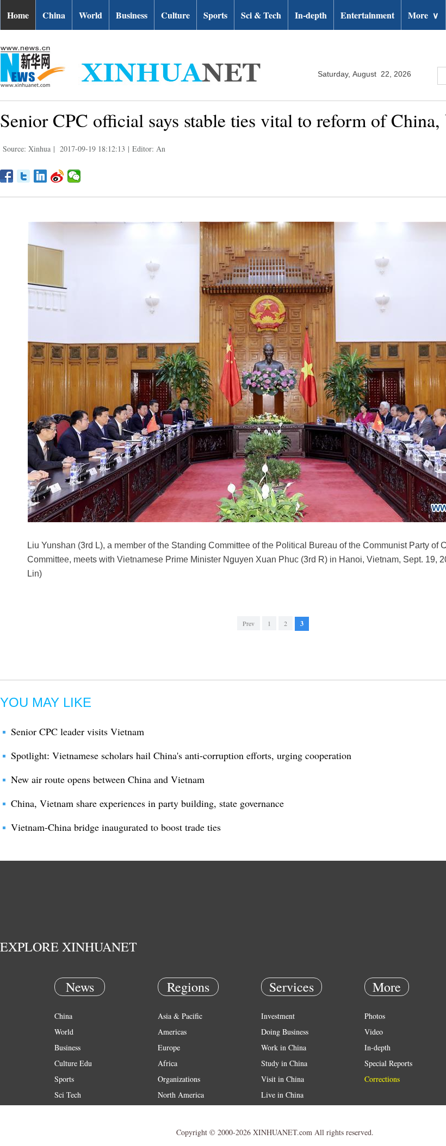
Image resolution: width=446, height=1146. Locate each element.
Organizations (179, 1079)
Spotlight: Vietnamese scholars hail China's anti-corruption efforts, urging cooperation (181, 755)
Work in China (283, 1047)
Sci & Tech (261, 15)
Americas (172, 1031)
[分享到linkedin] (40, 176)
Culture (175, 15)
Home (18, 15)
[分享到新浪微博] (57, 176)
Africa (167, 1063)
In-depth (311, 15)
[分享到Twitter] (23, 176)
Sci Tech (67, 1094)
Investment (278, 1016)
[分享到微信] (74, 176)
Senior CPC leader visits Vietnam (77, 731)
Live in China (282, 1094)
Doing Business (284, 1031)
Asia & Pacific (180, 1016)
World (90, 15)
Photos (374, 1016)
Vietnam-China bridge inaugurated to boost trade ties (116, 827)
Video (373, 1031)
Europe (169, 1047)
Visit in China (282, 1079)
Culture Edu (73, 1063)
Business (131, 15)
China (53, 15)
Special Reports (388, 1063)
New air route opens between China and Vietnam (108, 779)
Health (64, 1110)
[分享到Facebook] (7, 176)
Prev (249, 623)
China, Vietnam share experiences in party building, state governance (147, 803)
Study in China (284, 1063)
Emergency (278, 1110)
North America (181, 1094)
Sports (215, 15)
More (423, 15)
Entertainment (367, 15)
